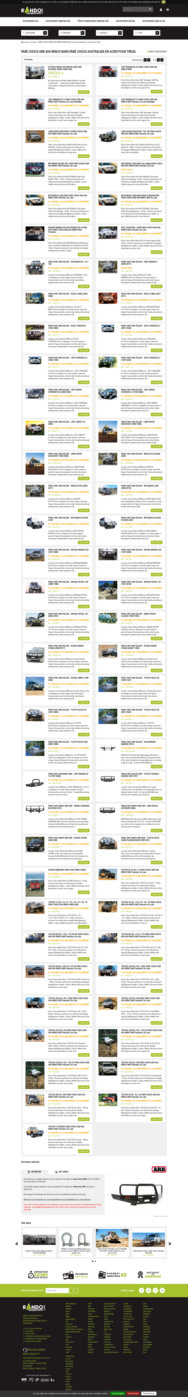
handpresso (93, 1342)
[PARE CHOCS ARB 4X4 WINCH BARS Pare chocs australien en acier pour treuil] (138, 1194)
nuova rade (127, 1316)
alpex (68, 1316)
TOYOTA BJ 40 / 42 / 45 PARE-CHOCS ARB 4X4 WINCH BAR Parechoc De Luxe (140, 1095)
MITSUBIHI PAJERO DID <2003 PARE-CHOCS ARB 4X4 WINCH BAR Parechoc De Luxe (68, 164)
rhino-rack (127, 1352)
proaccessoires (129, 1332)
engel (90, 1319)
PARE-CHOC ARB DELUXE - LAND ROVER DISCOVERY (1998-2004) (65, 455)
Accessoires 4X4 (30, 21)
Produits (33, 42)
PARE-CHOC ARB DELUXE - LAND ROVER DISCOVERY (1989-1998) (138, 423)
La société (29, 1331)
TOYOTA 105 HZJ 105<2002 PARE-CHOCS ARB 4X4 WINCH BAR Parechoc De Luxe (140, 999)
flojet (90, 1329)
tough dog (70, 1356)
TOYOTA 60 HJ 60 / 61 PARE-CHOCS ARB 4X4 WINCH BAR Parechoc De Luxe (140, 871)
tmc (144, 1352)
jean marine (109, 1306)
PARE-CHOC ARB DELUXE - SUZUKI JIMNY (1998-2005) (68, 679)
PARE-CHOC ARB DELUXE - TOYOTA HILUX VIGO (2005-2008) (68, 743)
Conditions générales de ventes (38, 1336)
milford (107, 1350)
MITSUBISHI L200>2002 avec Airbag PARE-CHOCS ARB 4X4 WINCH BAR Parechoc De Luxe (141, 164)
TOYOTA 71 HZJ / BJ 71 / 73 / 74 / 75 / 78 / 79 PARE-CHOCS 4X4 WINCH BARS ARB (67, 903)
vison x (68, 1377)
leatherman (109, 1321)
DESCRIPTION (36, 1172)
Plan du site (30, 1334)
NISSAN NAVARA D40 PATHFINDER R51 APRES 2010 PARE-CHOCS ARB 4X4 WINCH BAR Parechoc (67, 229)
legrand (107, 1324)
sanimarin (147, 1311)
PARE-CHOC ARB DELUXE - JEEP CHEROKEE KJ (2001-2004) (140, 327)
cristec (68, 1350)
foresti (90, 1332)
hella (90, 1345)
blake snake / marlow (74, 1329)
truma (68, 1359)
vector (68, 1369)
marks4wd (108, 1345)
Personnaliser (149, 1393)
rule (144, 1304)
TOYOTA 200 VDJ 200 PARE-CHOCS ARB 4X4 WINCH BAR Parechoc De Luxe (66, 1095)
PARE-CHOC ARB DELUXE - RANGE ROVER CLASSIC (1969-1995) (138, 615)
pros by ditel (128, 1334)
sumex (146, 1334)
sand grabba (148, 1309)
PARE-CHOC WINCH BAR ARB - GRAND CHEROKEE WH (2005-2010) (68, 807)
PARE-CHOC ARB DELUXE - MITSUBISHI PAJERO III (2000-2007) (141, 519)
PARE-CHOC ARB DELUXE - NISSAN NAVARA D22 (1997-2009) (68, 551)
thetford (146, 1347)
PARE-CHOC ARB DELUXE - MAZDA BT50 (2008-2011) (68, 487)
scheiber (146, 1314)
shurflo (146, 1316)
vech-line (69, 1366)
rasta (125, 1347)
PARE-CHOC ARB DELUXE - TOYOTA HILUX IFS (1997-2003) (67, 711)
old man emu (128, 1319)
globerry (91, 1337)
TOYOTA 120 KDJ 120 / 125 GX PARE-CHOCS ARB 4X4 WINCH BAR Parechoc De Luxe (141, 1031)
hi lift (90, 1347)
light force (108, 1329)
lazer (106, 1319)
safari (145, 1306)
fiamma (91, 1324)
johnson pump (110, 1309)
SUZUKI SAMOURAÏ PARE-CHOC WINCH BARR (67, 870)
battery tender (71, 1327)
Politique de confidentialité (36, 1339)
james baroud (109, 1304)
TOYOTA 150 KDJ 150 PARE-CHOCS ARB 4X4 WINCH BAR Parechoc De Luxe (139, 1063)
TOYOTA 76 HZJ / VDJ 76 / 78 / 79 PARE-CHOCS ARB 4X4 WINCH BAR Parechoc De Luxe (141, 903)
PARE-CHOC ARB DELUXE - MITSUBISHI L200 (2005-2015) (139, 487)
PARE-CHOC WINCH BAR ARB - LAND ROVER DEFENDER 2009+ (139, 807)
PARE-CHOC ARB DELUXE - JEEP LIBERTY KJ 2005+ (66, 423)
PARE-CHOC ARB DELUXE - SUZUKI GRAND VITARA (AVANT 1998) (139, 647)
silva (145, 1321)
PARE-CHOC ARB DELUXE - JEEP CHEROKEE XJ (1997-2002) (140, 359)
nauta (125, 1304)
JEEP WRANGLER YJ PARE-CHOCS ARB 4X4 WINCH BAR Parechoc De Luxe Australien (139, 100)
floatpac (91, 1327)
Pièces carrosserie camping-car (93, 21)
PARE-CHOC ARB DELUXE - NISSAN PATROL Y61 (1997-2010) (141, 583)
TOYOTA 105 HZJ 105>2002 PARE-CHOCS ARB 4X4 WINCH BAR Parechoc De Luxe (67, 1031)
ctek (67, 1352)
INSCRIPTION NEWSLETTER (32, 1291)
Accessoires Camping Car (58, 21)
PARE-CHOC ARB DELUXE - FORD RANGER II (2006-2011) (139, 263)
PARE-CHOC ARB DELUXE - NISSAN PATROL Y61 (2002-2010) (68, 615)
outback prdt (128, 1327)
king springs (109, 1314)
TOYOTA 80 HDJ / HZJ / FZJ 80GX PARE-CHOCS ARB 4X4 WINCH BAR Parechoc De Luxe (141, 935)
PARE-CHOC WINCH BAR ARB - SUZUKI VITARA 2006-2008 (67, 839)
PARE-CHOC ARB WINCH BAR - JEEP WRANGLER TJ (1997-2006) (68, 775)
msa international (111, 1352)
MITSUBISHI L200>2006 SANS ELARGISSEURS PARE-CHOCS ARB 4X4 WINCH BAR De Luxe (140, 196)
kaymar (107, 1311)
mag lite (107, 1334)
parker (126, 1329)
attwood (69, 1324)
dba (89, 1306)
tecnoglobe (147, 1345)
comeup (69, 1347)
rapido (126, 1345)
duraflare (91, 1311)
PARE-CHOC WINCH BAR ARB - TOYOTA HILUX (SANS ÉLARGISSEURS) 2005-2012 (140, 839)
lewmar (107, 1327)
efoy (90, 1314)
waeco (68, 1379)
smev (145, 1324)
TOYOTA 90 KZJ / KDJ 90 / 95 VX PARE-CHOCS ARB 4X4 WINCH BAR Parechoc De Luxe (67, 967)
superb (146, 1337)
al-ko (68, 1311)
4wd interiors (71, 1304)
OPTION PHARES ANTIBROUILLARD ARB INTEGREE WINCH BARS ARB (65, 68)
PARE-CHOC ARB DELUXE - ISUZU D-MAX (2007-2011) (141, 295)
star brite (146, 1332)
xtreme (68, 1389)
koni (105, 1316)
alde (67, 1314)
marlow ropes (109, 1347)
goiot (90, 1339)
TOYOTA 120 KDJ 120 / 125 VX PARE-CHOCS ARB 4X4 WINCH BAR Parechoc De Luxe (68, 1063)
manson (107, 1339)
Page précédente (157, 51)
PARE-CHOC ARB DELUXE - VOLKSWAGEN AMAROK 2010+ (138, 743)
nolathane (127, 1314)
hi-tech (91, 1350)
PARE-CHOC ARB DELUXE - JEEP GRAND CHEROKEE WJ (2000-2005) (65, 391)
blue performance (73, 1332)
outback (126, 1324)
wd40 (68, 1384)
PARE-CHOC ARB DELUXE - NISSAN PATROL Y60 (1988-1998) (68, 583)
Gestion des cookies (33, 1341)
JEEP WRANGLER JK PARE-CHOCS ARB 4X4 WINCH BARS (139, 68)
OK (163, 2)
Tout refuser (133, 1393)
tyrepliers (69, 1364)
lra (105, 1332)
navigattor (127, 1306)
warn (68, 1382)
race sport (127, 1339)
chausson (69, 1342)
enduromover (93, 1316)
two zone (69, 1361)
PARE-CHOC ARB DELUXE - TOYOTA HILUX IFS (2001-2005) (140, 711)
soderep (146, 1327)
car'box (68, 1337)
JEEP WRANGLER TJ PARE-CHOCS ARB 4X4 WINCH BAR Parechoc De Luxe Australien (66, 100)
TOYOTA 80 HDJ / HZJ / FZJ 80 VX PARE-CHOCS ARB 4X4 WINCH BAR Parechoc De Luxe (68, 935)
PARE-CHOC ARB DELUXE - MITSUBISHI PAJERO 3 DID (68, 519)
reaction (126, 1350)
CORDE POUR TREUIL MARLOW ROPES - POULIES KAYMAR (39, 1252)
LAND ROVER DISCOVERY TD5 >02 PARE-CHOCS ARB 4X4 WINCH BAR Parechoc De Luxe (141, 132)
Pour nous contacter (33, 1328)
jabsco (90, 1352)
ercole (90, 1321)
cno (67, 1345)
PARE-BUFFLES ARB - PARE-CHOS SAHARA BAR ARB (148, 1252)
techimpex (147, 1342)
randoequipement (130, 1342)
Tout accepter (118, 1393)
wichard (69, 1387)
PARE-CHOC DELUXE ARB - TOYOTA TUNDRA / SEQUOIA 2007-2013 (140, 775)
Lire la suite (83, 92)
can (67, 1334)
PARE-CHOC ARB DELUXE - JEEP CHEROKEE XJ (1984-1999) (67, 359)
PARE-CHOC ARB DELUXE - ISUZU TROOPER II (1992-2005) (67, 327)
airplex (68, 1309)
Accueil (26, 42)
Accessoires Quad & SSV (153, 21)
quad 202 (127, 1337)
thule (145, 1350)
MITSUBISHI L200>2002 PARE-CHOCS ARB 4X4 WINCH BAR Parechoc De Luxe (67, 196)
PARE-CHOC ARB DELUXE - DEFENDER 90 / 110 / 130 (68, 263)
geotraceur (92, 1334)
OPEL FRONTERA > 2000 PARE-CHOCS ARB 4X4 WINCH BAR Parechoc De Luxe (140, 228)
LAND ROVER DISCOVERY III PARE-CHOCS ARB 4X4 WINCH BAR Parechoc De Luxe (67, 132)
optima (126, 1321)
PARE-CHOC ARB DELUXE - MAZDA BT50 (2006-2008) (141, 455)
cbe (67, 1339)
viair (67, 1371)
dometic (91, 1309)
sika (144, 1319)
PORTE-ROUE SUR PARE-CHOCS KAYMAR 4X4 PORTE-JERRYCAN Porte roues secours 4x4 (112, 1251)
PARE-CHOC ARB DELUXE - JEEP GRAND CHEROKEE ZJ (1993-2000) (138, 391)
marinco (107, 1342)
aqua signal (70, 1319)
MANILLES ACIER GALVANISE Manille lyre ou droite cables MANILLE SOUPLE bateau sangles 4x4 (76, 1251)
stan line (146, 1329)
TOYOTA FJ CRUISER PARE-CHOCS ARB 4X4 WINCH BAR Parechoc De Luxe (66, 1127)
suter (145, 1339)
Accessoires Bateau (125, 21)
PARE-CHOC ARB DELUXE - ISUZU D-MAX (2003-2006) (68, 295)
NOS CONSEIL (63, 1172)
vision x (68, 1374)
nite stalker (127, 1311)
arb (67, 1321)
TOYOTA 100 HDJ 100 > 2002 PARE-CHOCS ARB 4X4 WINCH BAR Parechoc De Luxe (68, 999)
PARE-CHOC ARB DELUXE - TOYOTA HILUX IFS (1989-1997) (140, 679)
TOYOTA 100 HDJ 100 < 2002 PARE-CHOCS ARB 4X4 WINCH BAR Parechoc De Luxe (141, 967)
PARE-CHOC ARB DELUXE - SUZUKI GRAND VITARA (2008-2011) (66, 647)
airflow (68, 1306)
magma (107, 1337)
